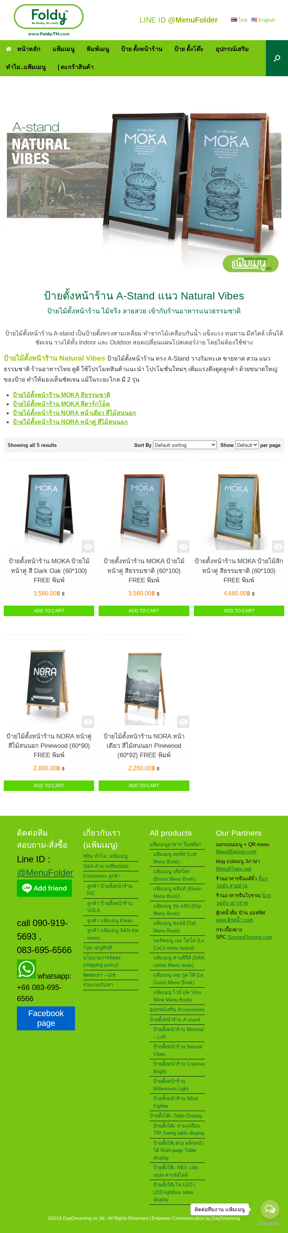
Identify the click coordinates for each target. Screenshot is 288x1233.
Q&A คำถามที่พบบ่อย (106, 866)
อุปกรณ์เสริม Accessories (177, 1009)
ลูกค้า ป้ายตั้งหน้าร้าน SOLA (109, 907)
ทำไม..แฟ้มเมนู (26, 67)
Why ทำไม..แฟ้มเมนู (105, 856)
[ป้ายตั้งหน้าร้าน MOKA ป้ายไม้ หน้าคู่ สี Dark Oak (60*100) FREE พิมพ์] (49, 506)
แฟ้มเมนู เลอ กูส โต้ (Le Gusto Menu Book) (178, 978)
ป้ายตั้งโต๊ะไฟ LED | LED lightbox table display (174, 1192)
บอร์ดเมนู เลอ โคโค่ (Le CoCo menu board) (178, 944)
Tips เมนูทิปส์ (97, 947)
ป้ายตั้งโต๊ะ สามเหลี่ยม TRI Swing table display (179, 1129)
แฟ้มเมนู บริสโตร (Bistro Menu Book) (174, 875)
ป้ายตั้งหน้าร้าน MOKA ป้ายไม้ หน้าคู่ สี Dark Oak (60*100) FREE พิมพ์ (49, 570)
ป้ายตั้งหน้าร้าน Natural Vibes (177, 1050)
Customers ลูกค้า (101, 876)
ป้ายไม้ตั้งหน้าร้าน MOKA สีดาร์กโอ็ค (61, 404)
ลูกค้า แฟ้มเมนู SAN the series (112, 934)
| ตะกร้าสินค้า (76, 67)
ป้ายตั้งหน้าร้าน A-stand (175, 1019)
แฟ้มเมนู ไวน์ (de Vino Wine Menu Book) (177, 996)
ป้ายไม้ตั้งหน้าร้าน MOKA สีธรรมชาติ (61, 395)
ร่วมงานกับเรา (98, 985)
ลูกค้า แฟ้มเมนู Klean (109, 920)
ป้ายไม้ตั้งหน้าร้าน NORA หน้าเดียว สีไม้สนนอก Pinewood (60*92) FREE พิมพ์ (144, 746)
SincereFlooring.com (250, 937)
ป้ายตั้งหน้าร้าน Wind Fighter (175, 1102)
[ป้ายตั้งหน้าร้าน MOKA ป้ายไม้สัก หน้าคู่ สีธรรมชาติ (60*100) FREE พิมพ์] (239, 506)
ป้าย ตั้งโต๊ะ (189, 49)
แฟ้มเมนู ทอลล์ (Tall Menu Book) (174, 927)
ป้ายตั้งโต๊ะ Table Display (176, 1116)
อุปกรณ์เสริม (232, 49)
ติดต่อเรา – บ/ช (99, 975)
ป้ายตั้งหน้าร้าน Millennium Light (171, 1085)
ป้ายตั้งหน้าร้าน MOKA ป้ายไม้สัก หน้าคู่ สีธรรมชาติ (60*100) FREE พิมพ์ (239, 570)
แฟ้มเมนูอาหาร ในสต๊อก (175, 844)
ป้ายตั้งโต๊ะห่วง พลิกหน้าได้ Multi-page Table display (178, 1150)
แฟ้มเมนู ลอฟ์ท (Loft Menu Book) (175, 858)
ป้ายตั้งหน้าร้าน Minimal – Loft (178, 1033)
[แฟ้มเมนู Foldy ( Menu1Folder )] (48, 20)
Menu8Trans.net (233, 869)
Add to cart (49, 610)
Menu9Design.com (236, 851)
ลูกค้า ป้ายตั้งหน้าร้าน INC (109, 889)
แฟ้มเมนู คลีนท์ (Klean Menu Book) (177, 892)
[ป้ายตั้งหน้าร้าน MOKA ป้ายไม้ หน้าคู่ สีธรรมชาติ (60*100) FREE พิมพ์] (144, 506)
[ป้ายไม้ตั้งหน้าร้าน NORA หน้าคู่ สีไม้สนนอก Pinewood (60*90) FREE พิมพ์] (49, 681)
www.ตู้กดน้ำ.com (234, 920)
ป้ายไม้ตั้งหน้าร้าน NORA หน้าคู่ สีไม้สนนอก (70, 422)
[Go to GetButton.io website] (270, 1224)
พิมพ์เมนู (98, 49)
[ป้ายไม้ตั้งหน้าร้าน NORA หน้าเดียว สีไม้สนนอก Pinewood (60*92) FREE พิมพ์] (144, 681)
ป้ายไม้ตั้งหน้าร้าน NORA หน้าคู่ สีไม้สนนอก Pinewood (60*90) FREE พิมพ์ (49, 746)
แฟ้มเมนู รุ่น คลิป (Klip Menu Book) (177, 909)
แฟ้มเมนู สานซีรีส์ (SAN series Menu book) (178, 961)
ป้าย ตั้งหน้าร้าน (141, 49)
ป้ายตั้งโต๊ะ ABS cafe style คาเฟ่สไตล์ (175, 1171)
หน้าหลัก (28, 49)
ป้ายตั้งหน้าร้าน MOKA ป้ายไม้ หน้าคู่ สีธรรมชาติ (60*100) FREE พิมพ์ (144, 570)
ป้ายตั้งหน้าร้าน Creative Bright (179, 1067)
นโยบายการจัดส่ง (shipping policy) (101, 961)
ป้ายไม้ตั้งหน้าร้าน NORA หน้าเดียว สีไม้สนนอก (74, 413)
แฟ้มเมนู (63, 49)
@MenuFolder (45, 873)
